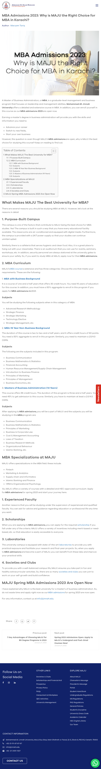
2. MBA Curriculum (17, 160)
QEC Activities (42, 699)
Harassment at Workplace (47, 695)
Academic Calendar (78, 717)
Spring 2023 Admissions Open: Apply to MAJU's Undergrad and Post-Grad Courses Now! (73, 640)
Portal (72, 688)
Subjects (16, 166)
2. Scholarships (16, 185)
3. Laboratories (16, 188)
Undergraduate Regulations (81, 695)
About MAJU (75, 677)
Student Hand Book (78, 691)
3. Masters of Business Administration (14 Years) (31, 174)
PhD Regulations (77, 702)
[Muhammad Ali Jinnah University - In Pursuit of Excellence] (18, 5)
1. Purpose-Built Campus (20, 158)
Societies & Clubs (43, 677)
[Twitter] (28, 621)
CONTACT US (15, 761)
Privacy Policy (42, 688)
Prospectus (41, 684)
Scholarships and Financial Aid (49, 680)
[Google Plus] (22, 621)
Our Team (74, 724)
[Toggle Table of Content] (52, 151)
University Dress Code (79, 713)
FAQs (38, 691)
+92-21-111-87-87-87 (14, 743)
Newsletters (98, 394)
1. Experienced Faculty (19, 182)
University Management (46, 702)
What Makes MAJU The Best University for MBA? (29, 154)
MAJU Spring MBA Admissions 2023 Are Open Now (30, 194)
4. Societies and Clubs (19, 191)
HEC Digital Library (78, 721)
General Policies (76, 706)
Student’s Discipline (78, 710)
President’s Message (78, 684)
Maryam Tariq (18, 25)
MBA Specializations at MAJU (20, 179)
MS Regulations (76, 699)
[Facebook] (16, 621)
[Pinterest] (34, 621)
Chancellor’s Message (79, 680)
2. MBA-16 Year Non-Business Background (29, 168)
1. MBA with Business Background (25, 163)
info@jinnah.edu (13, 747)
